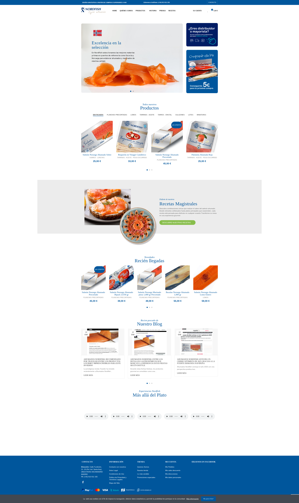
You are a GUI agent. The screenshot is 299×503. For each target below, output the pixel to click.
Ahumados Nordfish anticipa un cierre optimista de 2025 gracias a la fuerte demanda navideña (196, 361)
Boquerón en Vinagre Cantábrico (132, 155)
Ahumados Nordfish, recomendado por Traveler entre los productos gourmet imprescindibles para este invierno (102, 362)
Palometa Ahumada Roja (202, 155)
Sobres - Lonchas (97, 157)
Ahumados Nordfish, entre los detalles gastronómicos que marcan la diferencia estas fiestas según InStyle (148, 362)
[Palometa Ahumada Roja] (202, 136)
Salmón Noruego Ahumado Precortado (167, 156)
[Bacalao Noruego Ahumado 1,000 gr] (177, 277)
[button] (212, 2)
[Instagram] (204, 2)
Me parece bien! (208, 499)
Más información (192, 499)
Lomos (205, 297)
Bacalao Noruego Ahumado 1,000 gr (177, 293)
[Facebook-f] (201, 2)
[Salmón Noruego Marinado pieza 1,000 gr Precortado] (149, 277)
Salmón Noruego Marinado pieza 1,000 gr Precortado (149, 293)
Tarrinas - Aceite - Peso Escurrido (132, 157)
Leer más (88, 375)
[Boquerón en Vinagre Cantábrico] (132, 136)
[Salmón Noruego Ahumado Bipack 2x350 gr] (121, 277)
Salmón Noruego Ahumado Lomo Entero (205, 293)
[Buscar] (204, 11)
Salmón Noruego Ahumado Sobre (97, 155)
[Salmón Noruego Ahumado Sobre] (97, 136)
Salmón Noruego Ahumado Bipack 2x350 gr (121, 293)
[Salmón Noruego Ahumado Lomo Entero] (205, 277)
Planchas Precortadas (167, 160)
